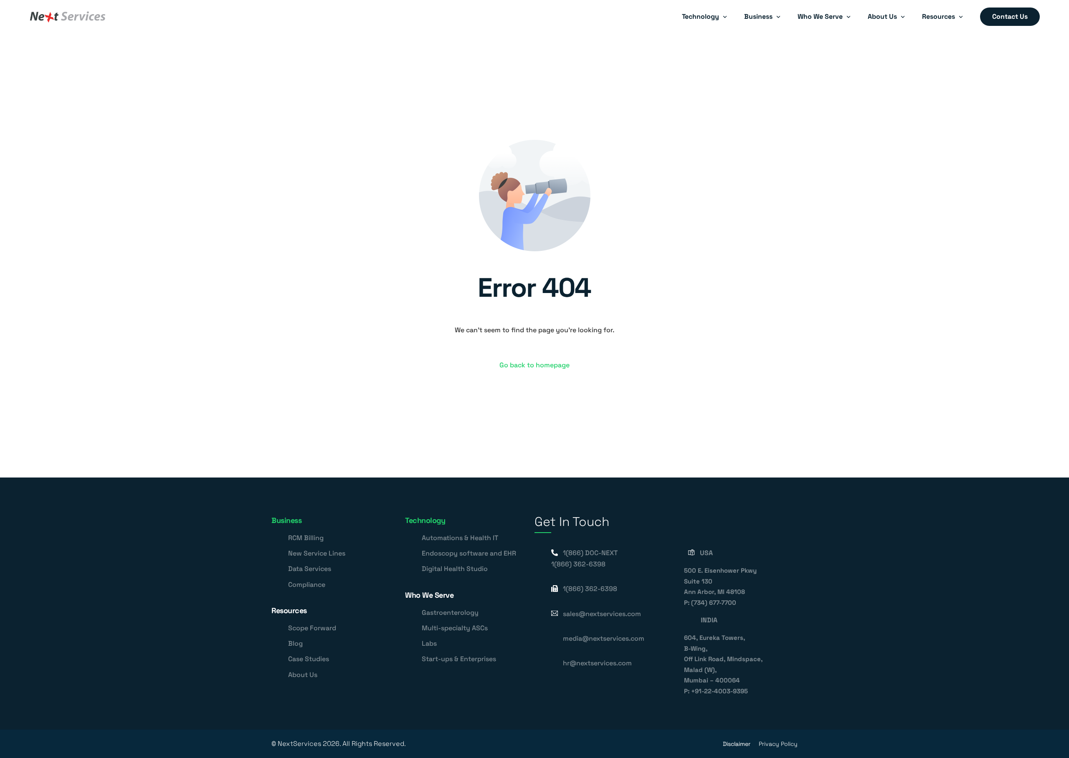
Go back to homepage (534, 365)
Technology (425, 520)
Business (286, 520)
